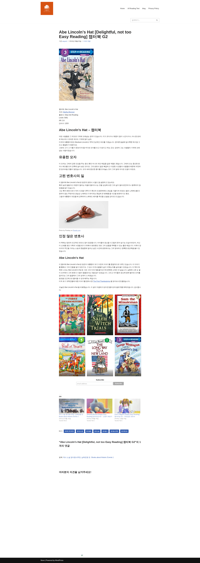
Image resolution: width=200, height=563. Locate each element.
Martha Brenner (69, 112)
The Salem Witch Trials (100, 333)
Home (122, 8)
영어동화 (88, 431)
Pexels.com (77, 230)
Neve (43, 560)
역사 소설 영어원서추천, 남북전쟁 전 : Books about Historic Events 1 (88, 457)
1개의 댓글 (86, 41)
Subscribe (100, 380)
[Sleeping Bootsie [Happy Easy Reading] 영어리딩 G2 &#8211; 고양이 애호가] (99, 406)
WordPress (59, 560)
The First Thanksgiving (101, 281)
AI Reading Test (133, 8)
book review (69, 431)
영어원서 (105, 431)
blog (144, 8)
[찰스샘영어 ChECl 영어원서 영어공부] (47, 8)
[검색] (157, 20)
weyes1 (64, 41)
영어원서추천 (114, 431)
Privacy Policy (153, 8)
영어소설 (96, 431)
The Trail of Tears (72, 374)
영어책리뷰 (124, 431)
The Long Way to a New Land (100, 374)
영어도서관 (80, 431)
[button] (72, 315)
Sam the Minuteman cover (128, 333)
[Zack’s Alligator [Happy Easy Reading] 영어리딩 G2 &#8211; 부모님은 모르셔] (127, 406)
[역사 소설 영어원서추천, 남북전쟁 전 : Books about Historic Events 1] (72, 406)
